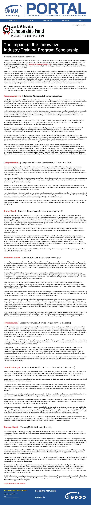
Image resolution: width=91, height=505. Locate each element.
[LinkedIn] (80, 497)
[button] (47, 20)
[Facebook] (72, 497)
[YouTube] (84, 497)
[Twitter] (76, 497)
